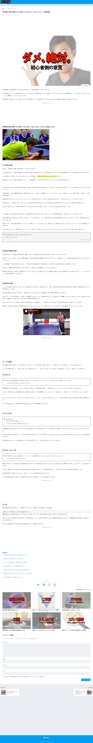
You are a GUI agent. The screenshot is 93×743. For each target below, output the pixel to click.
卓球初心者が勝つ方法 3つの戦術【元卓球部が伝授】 (16, 569)
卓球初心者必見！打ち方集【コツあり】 (13, 577)
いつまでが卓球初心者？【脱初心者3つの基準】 (15, 562)
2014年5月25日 (27, 383)
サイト (4, 671)
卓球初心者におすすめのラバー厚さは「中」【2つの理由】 (18, 573)
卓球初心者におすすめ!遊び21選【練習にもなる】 (16, 554)
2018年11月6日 (22, 458)
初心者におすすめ (86, 589)
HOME (47, 737)
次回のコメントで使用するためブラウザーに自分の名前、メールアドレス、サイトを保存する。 (24, 676)
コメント (5, 642)
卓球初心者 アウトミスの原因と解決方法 (13, 566)
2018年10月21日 (25, 423)
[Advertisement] (46, 26)
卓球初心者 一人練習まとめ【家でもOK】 (14, 558)
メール (5, 665)
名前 (4, 659)
